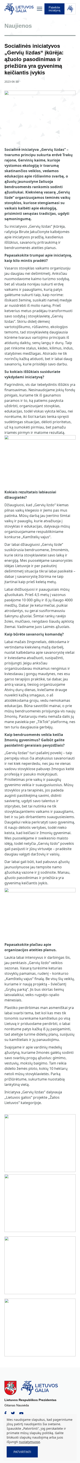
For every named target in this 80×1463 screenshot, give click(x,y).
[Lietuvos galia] (19, 8)
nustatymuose (29, 1442)
